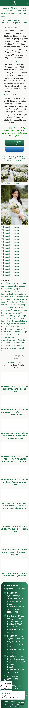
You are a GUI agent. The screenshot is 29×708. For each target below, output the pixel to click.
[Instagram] (20, 705)
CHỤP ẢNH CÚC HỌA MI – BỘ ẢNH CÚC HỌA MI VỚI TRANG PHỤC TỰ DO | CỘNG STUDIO (14, 435)
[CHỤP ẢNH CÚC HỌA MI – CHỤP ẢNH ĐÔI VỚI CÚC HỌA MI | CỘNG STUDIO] (14, 518)
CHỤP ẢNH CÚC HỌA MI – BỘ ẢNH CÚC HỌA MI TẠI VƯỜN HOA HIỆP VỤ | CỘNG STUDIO (14, 412)
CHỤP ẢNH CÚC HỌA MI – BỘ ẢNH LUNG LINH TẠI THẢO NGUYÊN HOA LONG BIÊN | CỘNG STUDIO (14, 459)
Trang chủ (5, 8)
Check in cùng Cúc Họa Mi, (12, 329)
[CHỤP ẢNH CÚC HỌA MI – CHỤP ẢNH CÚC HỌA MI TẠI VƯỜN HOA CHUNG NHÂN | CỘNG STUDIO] (14, 495)
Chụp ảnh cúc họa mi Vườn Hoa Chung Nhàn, (14, 307)
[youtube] (14, 705)
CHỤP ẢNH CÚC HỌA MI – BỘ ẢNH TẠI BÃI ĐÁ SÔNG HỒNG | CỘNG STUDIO (14, 482)
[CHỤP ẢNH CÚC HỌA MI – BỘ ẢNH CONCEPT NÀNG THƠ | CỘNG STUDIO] (14, 378)
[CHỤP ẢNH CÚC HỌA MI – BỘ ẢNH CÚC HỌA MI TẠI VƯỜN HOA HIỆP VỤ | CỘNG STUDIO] (14, 401)
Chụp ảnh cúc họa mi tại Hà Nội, (13, 343)
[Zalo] (17, 706)
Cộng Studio (13, 128)
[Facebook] (8, 705)
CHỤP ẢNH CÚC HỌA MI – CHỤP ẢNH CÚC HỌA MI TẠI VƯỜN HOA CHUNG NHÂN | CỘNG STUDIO (15, 505)
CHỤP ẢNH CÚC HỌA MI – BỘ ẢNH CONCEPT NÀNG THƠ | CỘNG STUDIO (14, 389)
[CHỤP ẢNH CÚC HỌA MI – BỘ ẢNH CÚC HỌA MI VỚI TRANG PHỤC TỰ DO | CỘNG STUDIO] (14, 425)
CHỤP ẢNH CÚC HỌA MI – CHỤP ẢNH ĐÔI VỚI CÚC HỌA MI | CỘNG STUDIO (14, 529)
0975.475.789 (20, 130)
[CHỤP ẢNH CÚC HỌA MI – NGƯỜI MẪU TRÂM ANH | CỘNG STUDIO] (14, 565)
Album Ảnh (15, 8)
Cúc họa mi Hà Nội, (15, 326)
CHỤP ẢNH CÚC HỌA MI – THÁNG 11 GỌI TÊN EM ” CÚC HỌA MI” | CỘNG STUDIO (14, 552)
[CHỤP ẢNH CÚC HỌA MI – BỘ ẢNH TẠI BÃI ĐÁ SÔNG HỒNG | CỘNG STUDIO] (14, 471)
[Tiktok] (12, 706)
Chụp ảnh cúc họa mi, (10, 283)
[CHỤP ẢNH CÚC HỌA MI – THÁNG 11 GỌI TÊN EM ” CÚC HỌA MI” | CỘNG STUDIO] (14, 541)
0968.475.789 (6, 133)
